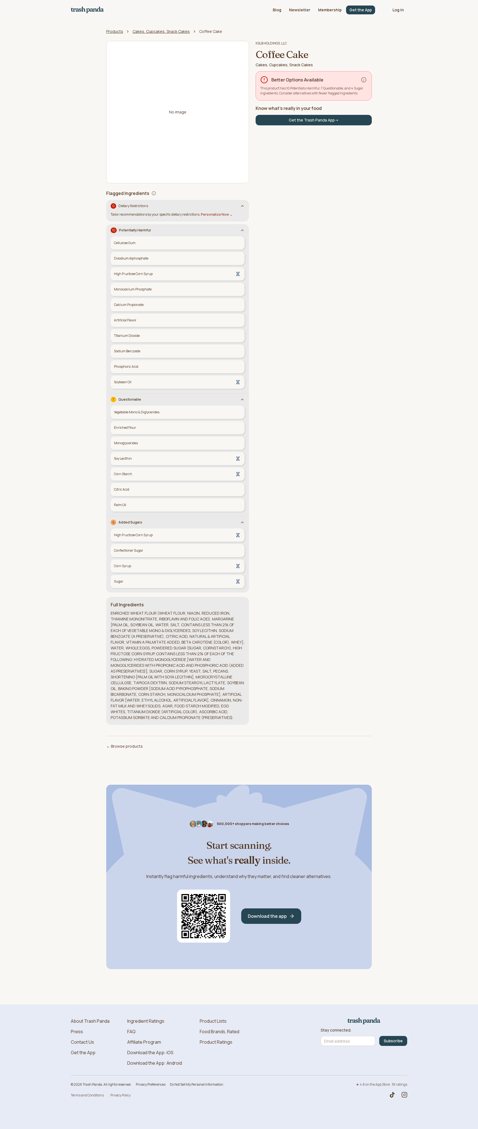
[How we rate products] (363, 79)
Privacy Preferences (150, 1084)
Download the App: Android (154, 1063)
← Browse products (124, 746)
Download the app (267, 916)
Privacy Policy (120, 1095)
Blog (277, 9)
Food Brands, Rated (219, 1031)
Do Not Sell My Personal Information (196, 1084)
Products (114, 31)
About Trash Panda (90, 1021)
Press (77, 1031)
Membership (330, 9)
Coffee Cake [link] (210, 31)
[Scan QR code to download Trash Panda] (203, 916)
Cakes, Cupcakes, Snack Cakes (161, 31)
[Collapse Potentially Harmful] (242, 230)
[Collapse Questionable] (242, 399)
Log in (398, 9)
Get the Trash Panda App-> (314, 120)
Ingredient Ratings (145, 1021)
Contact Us (82, 1042)
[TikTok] (392, 1095)
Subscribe (393, 1040)
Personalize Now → (217, 214)
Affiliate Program (144, 1042)
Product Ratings (216, 1042)
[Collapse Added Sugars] (242, 522)
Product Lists (213, 1021)
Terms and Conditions (87, 1095)
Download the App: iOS (150, 1052)
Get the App (360, 9)
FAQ (131, 1031)
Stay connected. (336, 1030)
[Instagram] (404, 1095)
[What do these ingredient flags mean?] (154, 193)
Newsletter (299, 9)
